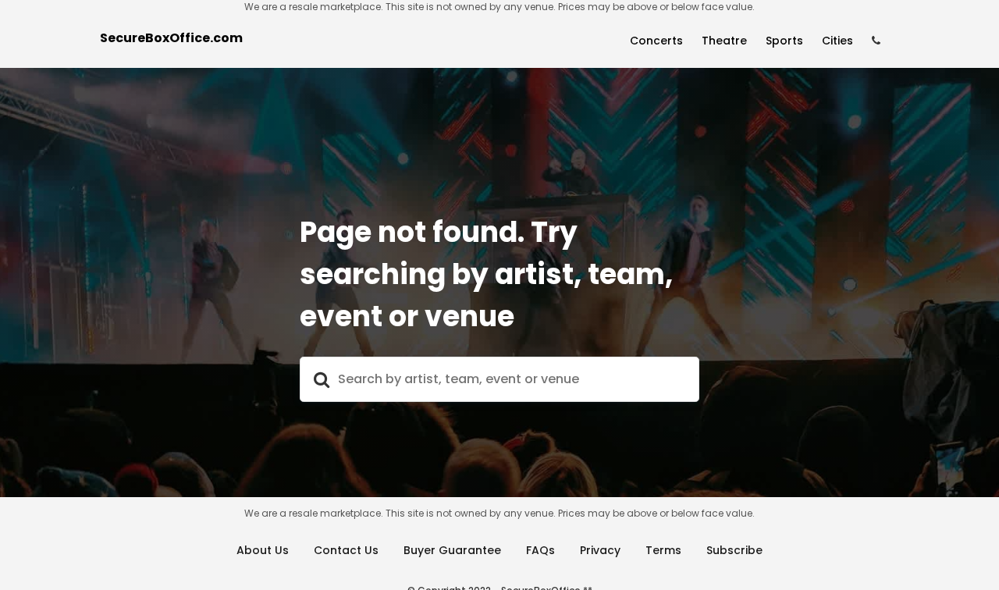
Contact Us (346, 550)
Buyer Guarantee (452, 550)
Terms (663, 550)
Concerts (656, 40)
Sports (784, 40)
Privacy (600, 550)
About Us (262, 550)
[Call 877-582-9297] (876, 41)
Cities (837, 40)
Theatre (724, 40)
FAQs (540, 550)
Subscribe (734, 550)
